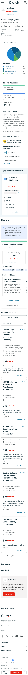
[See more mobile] (21, 375)
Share (23, 329)
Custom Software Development (12, 156)
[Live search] (25, 2)
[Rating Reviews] (9, 11)
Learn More (13, 237)
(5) (17, 259)
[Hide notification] (25, 227)
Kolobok (10, 8)
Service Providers (6, 650)
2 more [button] (20, 193)
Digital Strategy (9, 73)
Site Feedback (5, 626)
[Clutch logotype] (14, 2)
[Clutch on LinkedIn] (21, 636)
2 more (8, 163)
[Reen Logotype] (6, 179)
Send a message (9, 594)
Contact (15, 672)
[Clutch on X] (7, 636)
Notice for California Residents (8, 662)
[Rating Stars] (9, 186)
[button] (12, 323)
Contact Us (4, 630)
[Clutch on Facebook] (2, 636)
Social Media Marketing (10, 66)
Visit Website (5, 672)
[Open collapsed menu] (3, 2)
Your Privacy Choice (6, 660)
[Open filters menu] (25, 323)
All (5, 152)
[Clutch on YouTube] (17, 636)
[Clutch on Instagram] (12, 636)
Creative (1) (19, 270)
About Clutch (4, 642)
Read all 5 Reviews (14, 300)
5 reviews (15, 11)
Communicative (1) (8, 270)
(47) (14, 186)
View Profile (14, 212)
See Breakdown (13, 262)
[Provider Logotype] (3, 9)
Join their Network (10, 14)
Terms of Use (4, 665)
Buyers (3, 646)
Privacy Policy (4, 657)
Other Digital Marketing (10, 71)
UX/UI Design (11, 152)
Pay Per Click (8, 68)
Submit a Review (13, 317)
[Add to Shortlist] (24, 672)
